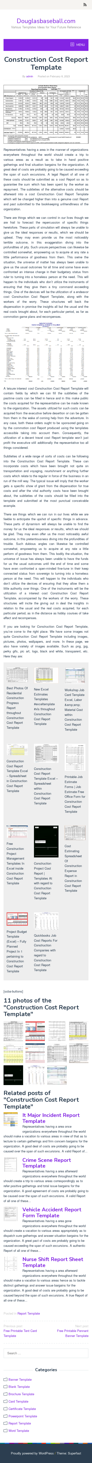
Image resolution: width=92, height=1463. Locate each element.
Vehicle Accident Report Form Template (51, 1212)
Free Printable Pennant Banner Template (72, 1331)
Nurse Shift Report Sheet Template (52, 1262)
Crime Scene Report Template (46, 1163)
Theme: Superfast (69, 1453)
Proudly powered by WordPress (32, 1453)
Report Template (28, 1313)
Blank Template (19, 1386)
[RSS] (85, 5)
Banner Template (20, 1379)
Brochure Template (21, 1394)
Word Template (18, 1430)
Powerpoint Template (22, 1416)
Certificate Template (22, 1408)
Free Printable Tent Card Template (20, 1331)
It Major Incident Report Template (51, 1118)
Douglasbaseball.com (46, 21)
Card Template (18, 1401)
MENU (80, 45)
